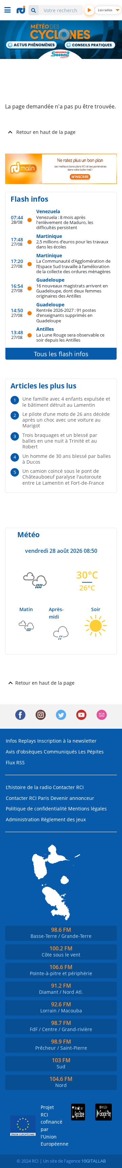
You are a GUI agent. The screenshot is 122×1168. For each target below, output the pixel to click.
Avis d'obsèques (24, 751)
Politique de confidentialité (36, 808)
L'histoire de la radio (29, 787)
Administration (23, 819)
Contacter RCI (68, 787)
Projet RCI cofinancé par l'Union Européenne (48, 1125)
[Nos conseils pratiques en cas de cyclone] (90, 45)
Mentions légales (87, 808)
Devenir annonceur (72, 798)
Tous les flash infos (61, 354)
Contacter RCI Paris (27, 798)
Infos (11, 741)
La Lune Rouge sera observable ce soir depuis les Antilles (70, 337)
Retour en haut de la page (46, 132)
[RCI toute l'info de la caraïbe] (21, 10)
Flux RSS (15, 762)
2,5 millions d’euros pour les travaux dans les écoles (72, 244)
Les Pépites (91, 751)
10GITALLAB (93, 1161)
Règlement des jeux (63, 819)
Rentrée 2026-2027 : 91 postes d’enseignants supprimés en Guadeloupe (66, 315)
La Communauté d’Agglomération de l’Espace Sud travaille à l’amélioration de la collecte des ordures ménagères (73, 266)
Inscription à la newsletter (67, 741)
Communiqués (60, 751)
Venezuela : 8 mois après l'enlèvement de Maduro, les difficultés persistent (64, 222)
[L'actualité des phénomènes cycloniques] (31, 45)
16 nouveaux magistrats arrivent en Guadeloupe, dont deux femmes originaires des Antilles (72, 291)
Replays (27, 741)
